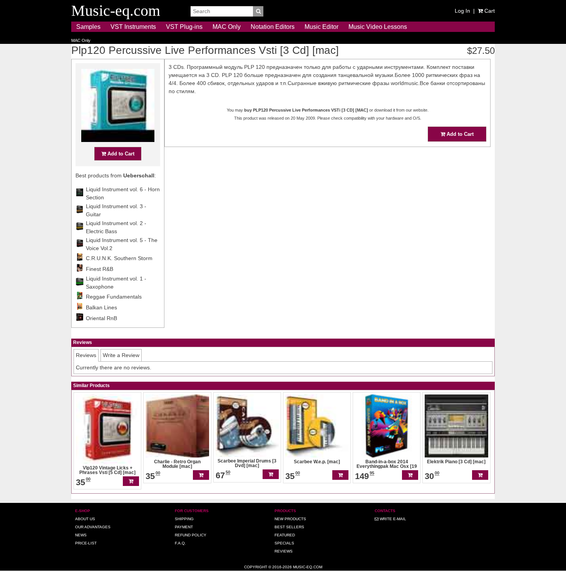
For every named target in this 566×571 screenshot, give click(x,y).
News (81, 535)
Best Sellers (289, 527)
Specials (284, 543)
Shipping (184, 519)
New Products (290, 519)
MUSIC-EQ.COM (307, 567)
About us (85, 519)
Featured (285, 535)
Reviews (284, 551)
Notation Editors (273, 26)
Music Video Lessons (377, 26)
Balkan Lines (101, 307)
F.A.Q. (180, 543)
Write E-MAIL (392, 519)
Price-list (86, 543)
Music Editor (321, 26)
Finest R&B (99, 269)
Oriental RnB (101, 318)
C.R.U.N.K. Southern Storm (119, 258)
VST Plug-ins (184, 26)
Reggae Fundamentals (114, 297)
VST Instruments (133, 26)
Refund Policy (190, 535)
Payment (184, 527)
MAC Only (227, 26)
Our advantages (93, 527)
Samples (88, 26)
